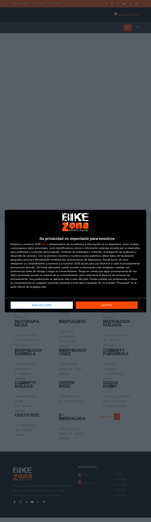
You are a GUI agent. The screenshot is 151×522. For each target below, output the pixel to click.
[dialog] (75, 261)
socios (45, 244)
